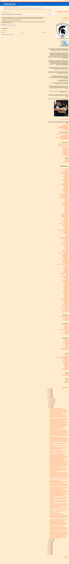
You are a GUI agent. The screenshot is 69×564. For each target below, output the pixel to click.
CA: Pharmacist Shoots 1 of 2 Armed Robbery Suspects (59, 490)
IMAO (67, 234)
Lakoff (67, 158)
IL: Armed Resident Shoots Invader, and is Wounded (58, 493)
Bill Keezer (66, 178)
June (51, 405)
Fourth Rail (66, 218)
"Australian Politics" (65, 126)
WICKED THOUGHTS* (64, 308)
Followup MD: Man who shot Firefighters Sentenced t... (59, 463)
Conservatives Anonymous (63, 197)
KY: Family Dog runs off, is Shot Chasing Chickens (58, 503)
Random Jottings (65, 277)
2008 (50, 550)
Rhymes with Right (65, 280)
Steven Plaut (66, 381)
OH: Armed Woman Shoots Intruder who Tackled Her (58, 434)
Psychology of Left (65, 152)
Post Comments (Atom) (10, 34)
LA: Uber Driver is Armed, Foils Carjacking (57, 514)
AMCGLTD (66, 170)
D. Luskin (66, 332)
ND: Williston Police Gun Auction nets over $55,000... (58, 470)
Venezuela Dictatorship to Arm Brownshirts (57, 459)
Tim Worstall (66, 297)
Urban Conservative (65, 299)
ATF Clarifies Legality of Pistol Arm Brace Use (57, 427)
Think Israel (66, 382)
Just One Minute (65, 242)
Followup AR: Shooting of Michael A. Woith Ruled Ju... (59, 447)
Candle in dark (65, 187)
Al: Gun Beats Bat (53, 471)
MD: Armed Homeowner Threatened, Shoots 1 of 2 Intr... (59, 516)
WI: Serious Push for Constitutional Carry (56, 482)
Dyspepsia (66, 210)
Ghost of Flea (66, 222)
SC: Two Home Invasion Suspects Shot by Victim (58, 412)
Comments (51, 14)
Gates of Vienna (65, 219)
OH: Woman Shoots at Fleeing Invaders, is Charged (58, 410)
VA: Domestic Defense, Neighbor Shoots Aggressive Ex (59, 440)
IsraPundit (66, 380)
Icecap (67, 235)
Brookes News (65, 340)
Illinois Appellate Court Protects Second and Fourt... (58, 433)
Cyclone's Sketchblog (64, 349)
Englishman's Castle (64, 369)
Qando (67, 274)
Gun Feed (66, 226)
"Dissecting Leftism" (65, 125)
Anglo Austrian (65, 355)
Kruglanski (66, 161)
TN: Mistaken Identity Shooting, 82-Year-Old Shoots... (58, 522)
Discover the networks (64, 204)
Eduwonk (66, 318)
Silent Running (65, 291)
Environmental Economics (64, 329)
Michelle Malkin (65, 256)
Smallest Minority (65, 292)
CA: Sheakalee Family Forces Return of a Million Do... (59, 519)
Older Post (44, 32)
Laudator (66, 247)
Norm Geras (66, 359)
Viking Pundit (66, 303)
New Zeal (66, 263)
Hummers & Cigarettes (64, 233)
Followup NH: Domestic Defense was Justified (57, 488)
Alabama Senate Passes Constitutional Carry (57, 460)
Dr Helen (66, 207)
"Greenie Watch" (65, 128)
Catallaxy (66, 341)
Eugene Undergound (64, 214)
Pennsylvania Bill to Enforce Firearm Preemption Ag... (58, 439)
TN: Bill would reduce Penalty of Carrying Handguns (58, 465)
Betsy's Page (66, 177)
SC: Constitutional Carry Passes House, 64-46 (57, 511)
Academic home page (64, 135)
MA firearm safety (65, 251)
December (51, 399)
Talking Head (66, 296)
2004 (50, 554)
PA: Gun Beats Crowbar (54, 512)
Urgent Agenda (65, 300)
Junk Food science (65, 241)
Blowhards (66, 181)
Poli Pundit (66, 271)
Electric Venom (65, 212)
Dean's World (66, 202)
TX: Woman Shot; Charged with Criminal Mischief (58, 500)
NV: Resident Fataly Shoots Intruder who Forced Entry (59, 475)
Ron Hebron (66, 284)
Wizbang (66, 310)
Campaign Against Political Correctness (61, 357)
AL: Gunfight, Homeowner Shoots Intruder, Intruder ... (58, 468)
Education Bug (65, 317)
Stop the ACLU (65, 294)
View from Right (65, 302)
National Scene (65, 260)
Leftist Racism (66, 149)
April (51, 407)
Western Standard (65, 305)
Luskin (67, 249)
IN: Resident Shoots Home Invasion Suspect (57, 492)
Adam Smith (66, 325)
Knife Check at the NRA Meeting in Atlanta (57, 408)
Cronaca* (66, 199)
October (51, 401)
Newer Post (3, 32)
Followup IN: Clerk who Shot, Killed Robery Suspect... (59, 527)
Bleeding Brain (65, 179)
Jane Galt (66, 330)
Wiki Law (66, 309)
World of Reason (65, 311)
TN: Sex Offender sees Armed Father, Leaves (57, 526)
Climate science (65, 191)
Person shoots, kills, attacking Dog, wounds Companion (59, 438)
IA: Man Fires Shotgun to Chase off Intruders (57, 521)
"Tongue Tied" (66, 124)
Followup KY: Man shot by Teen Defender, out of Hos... (59, 528)
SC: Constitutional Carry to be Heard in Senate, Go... (58, 464)
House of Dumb (65, 360)
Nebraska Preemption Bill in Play (55, 480)
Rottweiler (66, 285)
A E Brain (66, 339)
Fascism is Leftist (65, 150)
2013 (50, 545)
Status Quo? (66, 153)
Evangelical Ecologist (64, 215)
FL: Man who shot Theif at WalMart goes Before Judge (59, 505)
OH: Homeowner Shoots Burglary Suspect (57, 494)
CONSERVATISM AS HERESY (63, 145)
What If (67, 307)
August (51, 403)
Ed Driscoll (66, 209)
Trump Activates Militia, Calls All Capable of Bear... (58, 536)
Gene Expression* (65, 221)
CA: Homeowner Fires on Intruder (55, 513)
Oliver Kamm (66, 365)
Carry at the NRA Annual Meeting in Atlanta (57, 428)
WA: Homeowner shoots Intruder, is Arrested (57, 520)
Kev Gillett (66, 343)
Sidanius (66, 160)
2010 (50, 548)
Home (23, 32)
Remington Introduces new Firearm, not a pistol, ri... (58, 409)
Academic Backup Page (64, 136)
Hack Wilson (66, 228)
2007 (50, 551)
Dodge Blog (66, 206)
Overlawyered (66, 268)
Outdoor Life (66, 267)
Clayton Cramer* (65, 190)
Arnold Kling (66, 326)
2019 (50, 396)
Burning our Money (65, 356)
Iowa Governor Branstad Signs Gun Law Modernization (59, 481)
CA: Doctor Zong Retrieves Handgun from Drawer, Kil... (59, 418)
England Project (65, 358)
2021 (50, 394)
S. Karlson (66, 331)
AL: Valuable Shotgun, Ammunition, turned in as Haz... (59, 432)
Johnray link (66, 134)
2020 (50, 395)
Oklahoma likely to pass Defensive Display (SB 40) (58, 419)
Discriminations (65, 205)
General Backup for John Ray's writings (61, 137)
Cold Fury (66, 193)
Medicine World (65, 255)
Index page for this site (64, 119)
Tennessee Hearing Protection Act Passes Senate (58, 523)
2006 (50, 552)
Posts (50, 13)
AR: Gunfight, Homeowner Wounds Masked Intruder (58, 431)
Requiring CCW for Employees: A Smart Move (57, 469)
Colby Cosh (66, 192)
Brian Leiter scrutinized (64, 184)
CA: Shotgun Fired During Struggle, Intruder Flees (58, 458)
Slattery (67, 346)
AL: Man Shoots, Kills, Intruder (55, 506)
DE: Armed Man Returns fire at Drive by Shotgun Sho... (59, 473)
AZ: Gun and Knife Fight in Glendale (56, 466)
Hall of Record (65, 229)
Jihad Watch (66, 239)
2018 (50, 397)
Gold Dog (66, 224)
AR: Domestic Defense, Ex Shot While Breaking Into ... (59, 497)
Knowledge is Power (64, 244)
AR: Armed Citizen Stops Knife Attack (56, 489)
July (50, 404)
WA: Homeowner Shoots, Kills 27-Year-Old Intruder (58, 467)
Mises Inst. (66, 333)
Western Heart (65, 129)
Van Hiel (66, 159)
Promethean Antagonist (64, 273)
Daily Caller (66, 200)
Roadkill (66, 283)
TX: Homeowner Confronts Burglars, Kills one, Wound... (59, 474)
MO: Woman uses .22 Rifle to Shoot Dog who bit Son (58, 484)
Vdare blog (66, 301)
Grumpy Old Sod (65, 225)
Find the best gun (65, 217)
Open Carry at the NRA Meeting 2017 (56, 413)
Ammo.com (66, 172)
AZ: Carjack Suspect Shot (54, 429)
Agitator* (66, 169)
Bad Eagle (66, 175)
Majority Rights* (65, 362)
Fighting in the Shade (64, 216)
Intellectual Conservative (64, 237)
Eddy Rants (66, 211)
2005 (50, 553)
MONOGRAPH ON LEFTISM (63, 144)
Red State (66, 278)
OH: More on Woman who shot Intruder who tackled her (59, 411)
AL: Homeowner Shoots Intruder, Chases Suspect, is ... (59, 531)
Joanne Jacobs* (65, 319)
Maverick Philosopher (64, 254)
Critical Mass (66, 198)
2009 (50, 549)
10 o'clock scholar (65, 168)
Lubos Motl (66, 248)
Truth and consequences (64, 298)
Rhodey (67, 279)
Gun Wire (66, 227)
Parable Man (66, 269)
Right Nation (66, 281)
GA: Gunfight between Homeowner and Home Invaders (59, 491)
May (50, 406)
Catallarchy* (66, 188)
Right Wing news (65, 282)
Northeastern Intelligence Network (62, 264)
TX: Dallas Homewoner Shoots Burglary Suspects (58, 430)
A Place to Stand (65, 375)
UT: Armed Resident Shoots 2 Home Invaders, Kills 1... (59, 533)
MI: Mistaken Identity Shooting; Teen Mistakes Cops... (58, 461)
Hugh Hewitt (66, 232)
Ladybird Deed (65, 245)
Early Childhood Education (63, 316)
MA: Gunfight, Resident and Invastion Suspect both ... (58, 462)
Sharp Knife (66, 288)
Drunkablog (66, 208)
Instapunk (66, 236)
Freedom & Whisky (65, 374)
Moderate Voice (65, 257)
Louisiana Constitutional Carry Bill (55, 448)
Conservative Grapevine (64, 195)
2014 (50, 544)
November (51, 400)
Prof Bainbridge (65, 272)
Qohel (67, 275)
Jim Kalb (66, 240)
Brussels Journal (65, 185)
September (52, 402)
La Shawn (66, 246)
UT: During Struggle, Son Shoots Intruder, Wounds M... (59, 472)
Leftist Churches (65, 148)
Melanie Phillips (65, 363)
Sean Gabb (66, 367)
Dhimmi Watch (65, 203)
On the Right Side (65, 265)
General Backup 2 (65, 138)
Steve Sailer (66, 293)
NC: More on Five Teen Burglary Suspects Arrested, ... (58, 534)
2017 (50, 398)
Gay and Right (65, 220)
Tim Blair (66, 347)
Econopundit (66, 328)
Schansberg (66, 286)
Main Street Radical (65, 250)
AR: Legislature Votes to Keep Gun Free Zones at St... (58, 532)
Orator (67, 266)
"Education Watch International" (63, 127)
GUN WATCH (9, 4)
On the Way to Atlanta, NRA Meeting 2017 (56, 420)
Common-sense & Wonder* (63, 194)
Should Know (66, 289)
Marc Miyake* (66, 320)
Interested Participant (64, 238)
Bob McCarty (66, 182)
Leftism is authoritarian (64, 154)
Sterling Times (65, 368)
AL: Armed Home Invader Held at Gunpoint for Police (58, 535)
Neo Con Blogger (65, 261)
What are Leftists (65, 151)
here (67, 91)
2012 (50, 546)
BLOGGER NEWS (65, 180)
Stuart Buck (66, 295)
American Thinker (65, 171)
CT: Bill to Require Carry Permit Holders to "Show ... (58, 504)
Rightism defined (65, 147)
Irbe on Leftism (65, 155)
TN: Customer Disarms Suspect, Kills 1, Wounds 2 (58, 437)
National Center (65, 259)
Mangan (67, 252)
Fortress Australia (65, 342)
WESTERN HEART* (64, 348)
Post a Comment (4, 30)
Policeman (66, 366)
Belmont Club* (65, 176)
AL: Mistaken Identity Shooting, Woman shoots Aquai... (59, 487)
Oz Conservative (65, 345)
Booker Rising (66, 183)
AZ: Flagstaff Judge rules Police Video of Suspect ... (58, 414)
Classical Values (65, 189)
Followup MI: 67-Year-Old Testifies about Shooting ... (58, 515)
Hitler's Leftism (65, 231)
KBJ (67, 243)
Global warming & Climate (64, 223)
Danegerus (66, 201)
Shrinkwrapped (65, 290)
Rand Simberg (65, 276)
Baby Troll (66, 174)
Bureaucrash (66, 186)
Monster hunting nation (64, 258)
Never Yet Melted (65, 262)
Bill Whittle (66, 306)
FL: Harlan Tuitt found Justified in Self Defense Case (58, 483)
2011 (50, 547)
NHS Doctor (66, 364)
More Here (3, 24)
